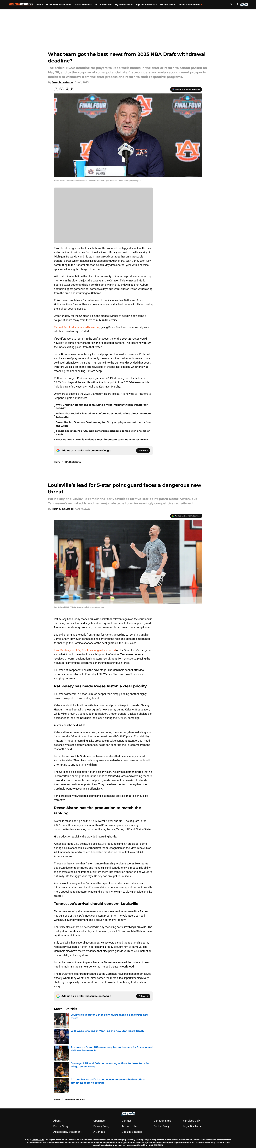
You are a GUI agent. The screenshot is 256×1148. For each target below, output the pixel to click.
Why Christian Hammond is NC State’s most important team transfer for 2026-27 (102, 406)
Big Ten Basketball (146, 4)
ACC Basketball (103, 4)
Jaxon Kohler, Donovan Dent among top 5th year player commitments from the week (104, 424)
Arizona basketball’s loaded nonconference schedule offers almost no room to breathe (103, 415)
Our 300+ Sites (162, 1120)
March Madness (83, 4)
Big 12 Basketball (123, 4)
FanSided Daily (192, 1120)
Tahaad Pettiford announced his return (77, 327)
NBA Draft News (72, 462)
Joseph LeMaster (62, 82)
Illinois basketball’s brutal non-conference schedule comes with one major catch (103, 432)
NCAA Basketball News (58, 4)
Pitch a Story (60, 1126)
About (39, 4)
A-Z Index (99, 1131)
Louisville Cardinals (74, 1099)
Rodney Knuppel (62, 508)
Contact (126, 1120)
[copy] (72, 89)
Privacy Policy (101, 1126)
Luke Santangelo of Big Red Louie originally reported (85, 650)
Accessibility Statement (67, 1131)
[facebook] (237, 4)
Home (57, 462)
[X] (231, 4)
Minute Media (38, 1140)
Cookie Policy (161, 1126)
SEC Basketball (168, 4)
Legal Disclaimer (193, 1126)
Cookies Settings (132, 1131)
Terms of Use (129, 1126)
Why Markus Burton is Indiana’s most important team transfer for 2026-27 (102, 439)
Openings (99, 1120)
